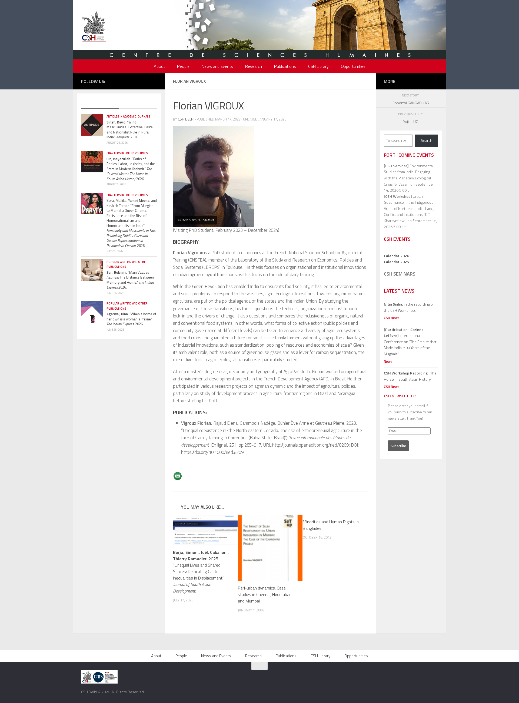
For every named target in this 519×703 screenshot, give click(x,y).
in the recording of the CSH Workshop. (409, 307)
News (388, 361)
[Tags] (138, 103)
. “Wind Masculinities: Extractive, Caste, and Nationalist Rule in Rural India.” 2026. (130, 129)
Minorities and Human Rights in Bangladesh (331, 524)
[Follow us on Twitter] (129, 81)
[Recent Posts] (100, 103)
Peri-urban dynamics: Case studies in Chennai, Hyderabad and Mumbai (264, 594)
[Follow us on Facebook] (121, 81)
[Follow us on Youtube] (146, 81)
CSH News (392, 317)
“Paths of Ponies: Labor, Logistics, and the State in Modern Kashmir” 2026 (131, 169)
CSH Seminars (399, 273)
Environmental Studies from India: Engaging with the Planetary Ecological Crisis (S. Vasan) (409, 175)
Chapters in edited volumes (127, 153)
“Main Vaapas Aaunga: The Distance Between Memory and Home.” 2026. (130, 280)
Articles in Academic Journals (128, 116)
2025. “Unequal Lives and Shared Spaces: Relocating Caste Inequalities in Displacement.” (201, 571)
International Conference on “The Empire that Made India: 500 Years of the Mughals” (410, 342)
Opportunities (353, 66)
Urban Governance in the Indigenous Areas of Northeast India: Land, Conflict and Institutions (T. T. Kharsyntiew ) (409, 208)
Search (426, 140)
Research (253, 66)
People (183, 66)
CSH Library (318, 66)
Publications (285, 66)
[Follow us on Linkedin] (154, 81)
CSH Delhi (186, 119)
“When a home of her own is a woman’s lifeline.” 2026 (131, 319)
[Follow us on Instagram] (138, 81)
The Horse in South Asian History (410, 376)
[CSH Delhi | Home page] (94, 27)
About (159, 66)
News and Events (217, 66)
